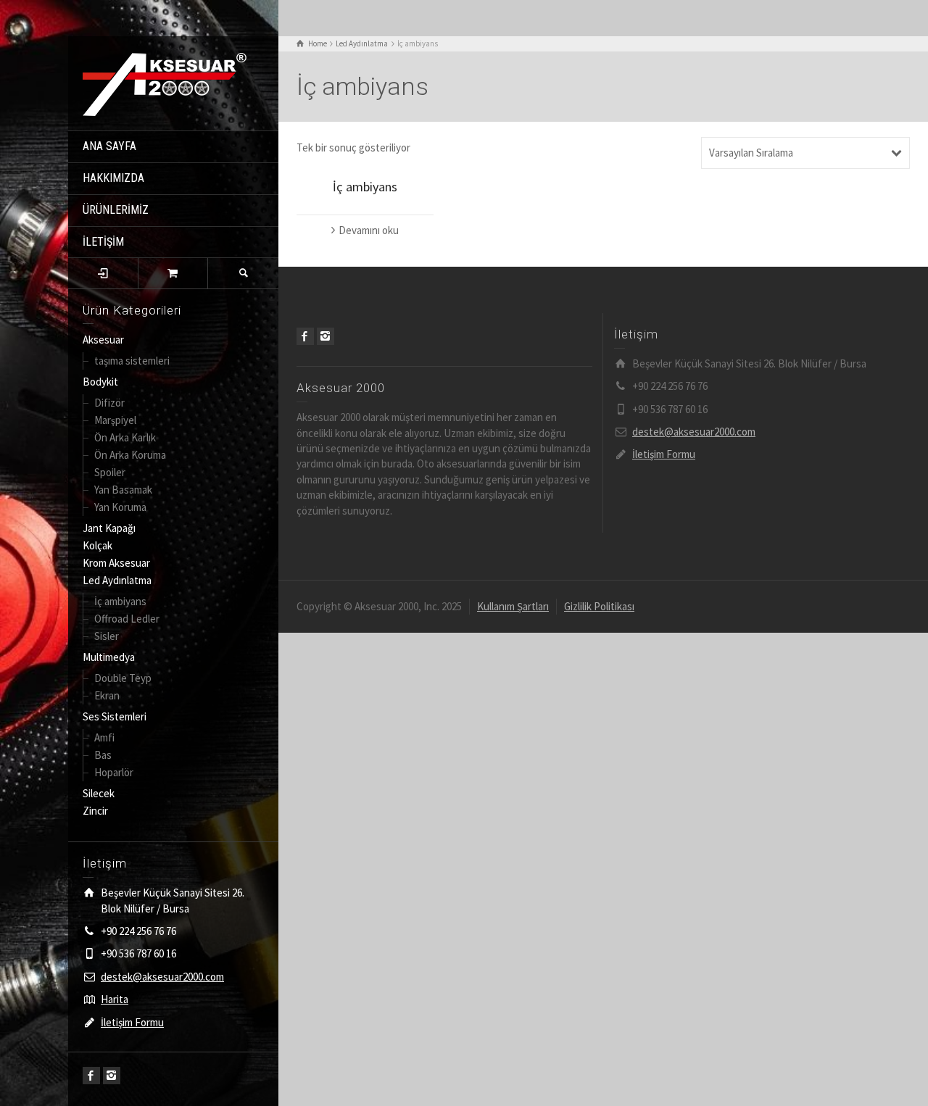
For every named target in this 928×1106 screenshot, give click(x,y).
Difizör (109, 402)
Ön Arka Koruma (130, 455)
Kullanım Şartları (513, 606)
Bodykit (100, 381)
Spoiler (109, 472)
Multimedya (109, 657)
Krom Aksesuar (116, 563)
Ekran (107, 695)
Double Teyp (123, 678)
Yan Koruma (120, 507)
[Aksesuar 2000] (165, 82)
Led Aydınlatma (117, 580)
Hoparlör (113, 772)
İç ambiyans (120, 601)
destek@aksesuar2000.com (162, 977)
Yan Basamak (123, 489)
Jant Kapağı (109, 528)
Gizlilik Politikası (599, 606)
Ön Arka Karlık (125, 437)
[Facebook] (91, 1075)
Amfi (104, 737)
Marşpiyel (115, 420)
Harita (114, 999)
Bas (103, 755)
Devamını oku (369, 230)
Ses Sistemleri (114, 716)
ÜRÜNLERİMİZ (116, 210)
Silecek (99, 793)
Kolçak (97, 545)
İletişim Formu (132, 1022)
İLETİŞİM (103, 242)
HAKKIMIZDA (113, 178)
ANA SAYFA (109, 146)
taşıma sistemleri (132, 360)
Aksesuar (103, 339)
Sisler (106, 636)
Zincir (95, 811)
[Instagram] (111, 1075)
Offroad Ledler (127, 618)
